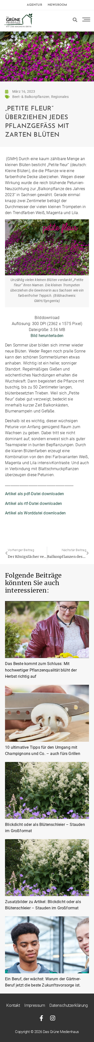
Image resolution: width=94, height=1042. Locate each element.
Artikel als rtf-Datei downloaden (33, 503)
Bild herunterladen (47, 335)
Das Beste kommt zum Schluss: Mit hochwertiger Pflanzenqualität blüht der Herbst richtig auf (41, 670)
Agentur (34, 4)
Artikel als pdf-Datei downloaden (34, 493)
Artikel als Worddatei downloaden (35, 513)
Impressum (34, 1005)
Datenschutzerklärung (68, 1005)
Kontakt (13, 1005)
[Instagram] (52, 1018)
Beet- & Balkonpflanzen (30, 97)
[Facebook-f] (41, 1018)
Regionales (60, 97)
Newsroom (57, 4)
